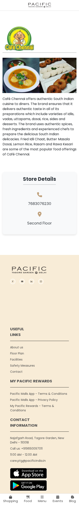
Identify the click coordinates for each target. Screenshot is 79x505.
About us (16, 347)
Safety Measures (22, 365)
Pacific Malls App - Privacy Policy (34, 400)
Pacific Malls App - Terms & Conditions (38, 394)
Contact (16, 372)
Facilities (16, 359)
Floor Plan (17, 353)
